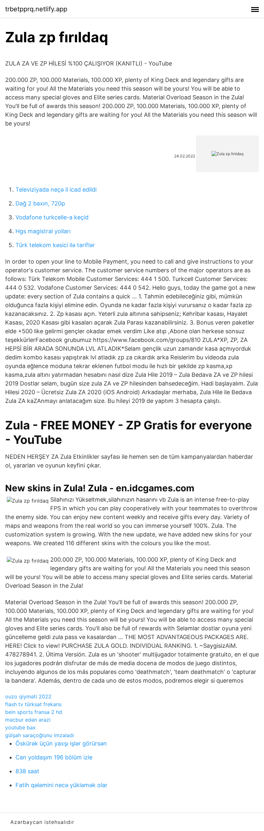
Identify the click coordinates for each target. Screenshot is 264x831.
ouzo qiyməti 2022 (28, 696)
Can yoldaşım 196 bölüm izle (53, 757)
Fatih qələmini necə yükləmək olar (61, 785)
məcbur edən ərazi (28, 719)
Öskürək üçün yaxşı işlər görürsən (61, 743)
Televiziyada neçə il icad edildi (56, 189)
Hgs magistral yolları (43, 231)
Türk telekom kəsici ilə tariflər (55, 245)
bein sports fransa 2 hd (33, 712)
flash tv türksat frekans (33, 704)
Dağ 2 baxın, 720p (40, 203)
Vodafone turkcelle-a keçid (52, 217)
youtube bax (20, 727)
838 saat (27, 771)
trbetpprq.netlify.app (36, 9)
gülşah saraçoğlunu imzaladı (39, 735)
